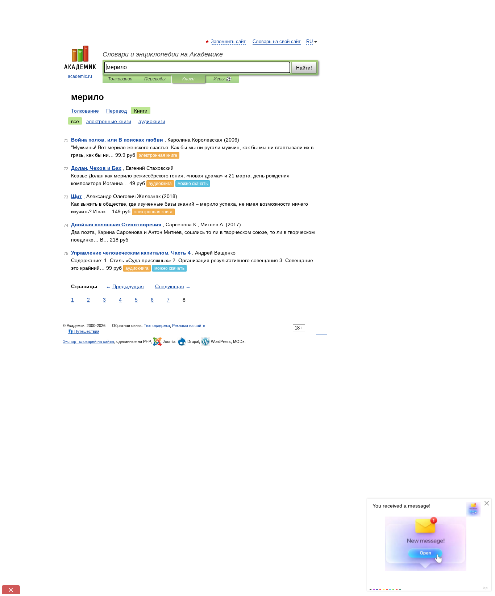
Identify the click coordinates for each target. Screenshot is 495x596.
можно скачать (193, 183)
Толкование (85, 111)
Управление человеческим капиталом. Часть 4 (131, 253)
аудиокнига (160, 183)
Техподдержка (157, 325)
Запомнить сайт (229, 41)
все (75, 121)
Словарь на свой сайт (277, 41)
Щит (76, 196)
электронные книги (108, 121)
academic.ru (80, 76)
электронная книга (158, 155)
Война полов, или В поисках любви (117, 140)
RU (309, 41)
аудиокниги (151, 121)
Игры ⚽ (222, 78)
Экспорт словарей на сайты (88, 341)
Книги (188, 78)
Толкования (120, 78)
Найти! (304, 68)
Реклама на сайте (188, 325)
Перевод (116, 111)
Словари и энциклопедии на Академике (163, 54)
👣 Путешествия (83, 331)
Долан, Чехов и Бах (96, 168)
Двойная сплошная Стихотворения (116, 224)
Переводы (155, 78)
